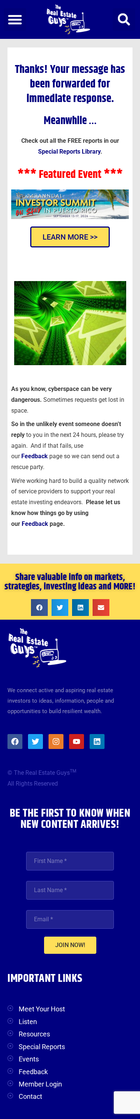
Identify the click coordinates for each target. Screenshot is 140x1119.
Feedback (36, 524)
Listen (28, 1022)
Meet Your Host (42, 1009)
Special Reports (42, 1047)
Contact (30, 1096)
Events (29, 1059)
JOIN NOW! (70, 945)
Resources (34, 1034)
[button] (15, 19)
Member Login (40, 1084)
